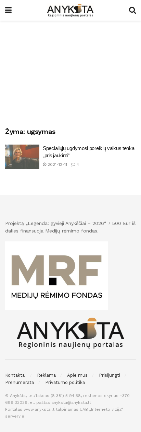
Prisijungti (109, 375)
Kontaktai (15, 375)
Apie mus (77, 375)
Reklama (46, 375)
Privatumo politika (65, 382)
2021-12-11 (56, 164)
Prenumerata (19, 382)
